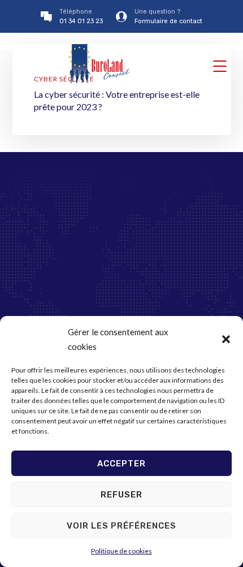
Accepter (121, 463)
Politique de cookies (121, 551)
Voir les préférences (121, 526)
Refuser (121, 495)
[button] (226, 339)
